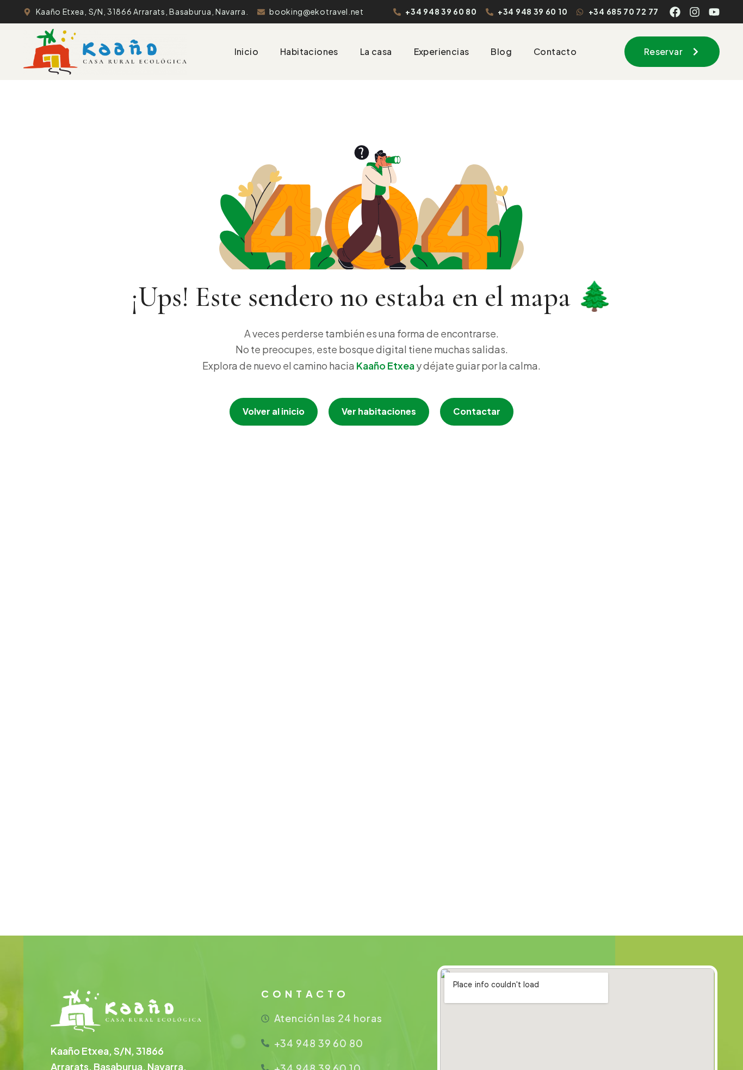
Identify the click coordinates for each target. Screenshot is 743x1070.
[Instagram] (694, 12)
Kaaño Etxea (385, 365)
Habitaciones (309, 51)
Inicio (246, 51)
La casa (376, 51)
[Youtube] (714, 12)
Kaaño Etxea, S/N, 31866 (107, 1050)
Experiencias (441, 51)
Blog (501, 51)
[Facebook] (675, 12)
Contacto (555, 51)
